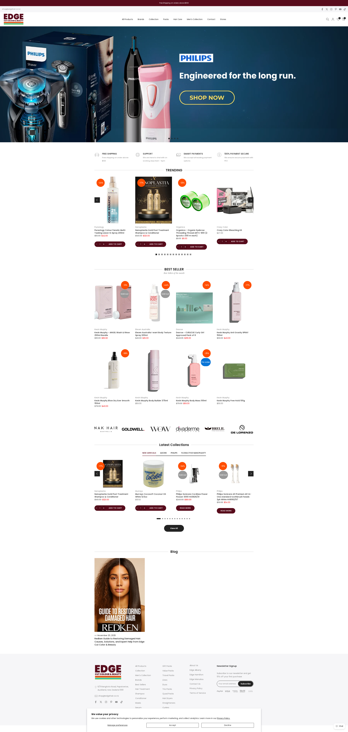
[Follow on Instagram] (331, 9)
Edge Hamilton (196, 674)
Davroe (179, 329)
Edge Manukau (196, 679)
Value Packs (168, 670)
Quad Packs (168, 693)
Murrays (139, 491)
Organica (180, 227)
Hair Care (177, 19)
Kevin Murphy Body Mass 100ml (191, 400)
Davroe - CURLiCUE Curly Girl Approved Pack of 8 (190, 334)
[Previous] (97, 200)
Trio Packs (167, 689)
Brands (141, 19)
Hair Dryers (167, 698)
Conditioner (140, 698)
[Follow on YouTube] (340, 9)
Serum (138, 707)
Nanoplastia (140, 227)
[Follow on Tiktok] (345, 9)
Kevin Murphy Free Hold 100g (231, 400)
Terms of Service (198, 693)
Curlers (165, 707)
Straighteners (168, 703)
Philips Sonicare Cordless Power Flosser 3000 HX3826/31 (192, 495)
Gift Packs (167, 666)
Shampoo (140, 693)
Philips (179, 491)
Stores (223, 19)
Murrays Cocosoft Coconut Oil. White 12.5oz (150, 495)
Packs (166, 19)
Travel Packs (168, 675)
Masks (138, 703)
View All (174, 528)
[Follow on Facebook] (322, 9)
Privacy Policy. (223, 718)
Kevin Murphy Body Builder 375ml (151, 400)
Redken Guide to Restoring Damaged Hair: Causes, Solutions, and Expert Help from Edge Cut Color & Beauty (119, 641)
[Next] (251, 200)
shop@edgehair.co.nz (11, 9)
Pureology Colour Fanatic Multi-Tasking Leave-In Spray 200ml (110, 231)
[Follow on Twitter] (327, 9)
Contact (211, 19)
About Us (194, 665)
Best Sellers (140, 684)
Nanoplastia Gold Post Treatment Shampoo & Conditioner (152, 231)
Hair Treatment (142, 689)
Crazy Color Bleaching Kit (229, 230)
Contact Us (195, 684)
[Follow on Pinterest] (336, 9)
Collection (154, 19)
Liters (164, 680)
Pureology (99, 227)
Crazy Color (222, 227)
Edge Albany (195, 670)
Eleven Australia (142, 329)
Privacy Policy (196, 688)
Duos (164, 684)
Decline (227, 725)
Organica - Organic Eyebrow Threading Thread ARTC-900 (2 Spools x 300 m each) (191, 233)
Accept (172, 725)
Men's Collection (195, 19)
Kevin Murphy (100, 329)
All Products (127, 19)
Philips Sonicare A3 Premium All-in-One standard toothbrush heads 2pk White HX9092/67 (234, 497)
